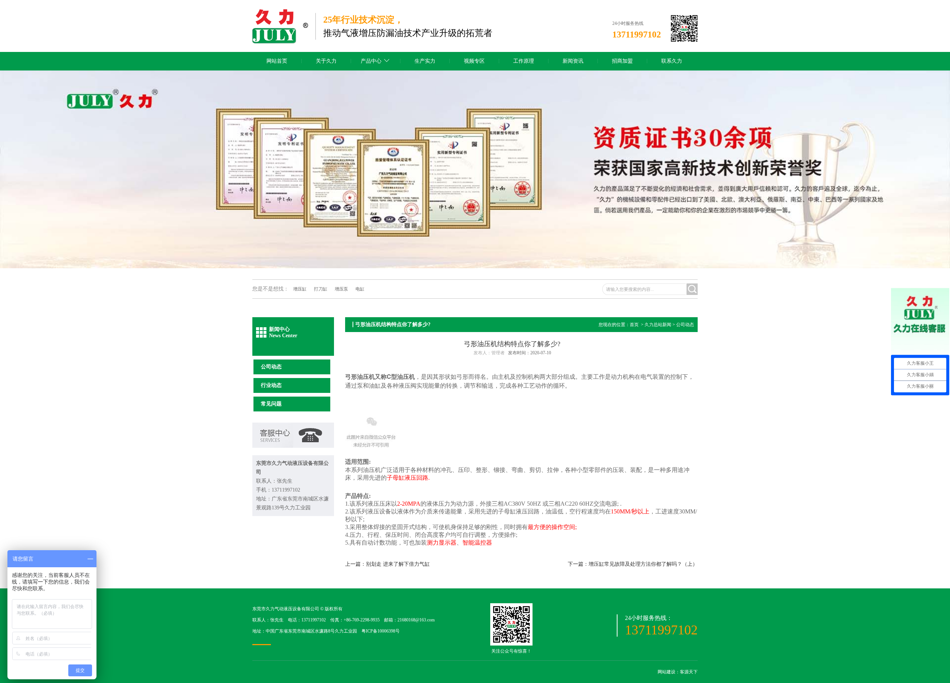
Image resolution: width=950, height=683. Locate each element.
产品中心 (371, 61)
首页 (634, 324)
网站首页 (276, 61)
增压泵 (341, 289)
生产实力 (425, 61)
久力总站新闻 (658, 324)
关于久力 (326, 61)
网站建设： (669, 671)
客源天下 (689, 671)
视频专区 (474, 61)
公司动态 (271, 367)
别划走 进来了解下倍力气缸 (398, 564)
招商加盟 (622, 61)
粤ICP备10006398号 (380, 631)
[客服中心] (293, 446)
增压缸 (300, 289)
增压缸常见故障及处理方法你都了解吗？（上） (643, 564)
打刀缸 (320, 289)
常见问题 (271, 404)
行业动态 (271, 385)
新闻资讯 (573, 61)
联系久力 (671, 61)
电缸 (360, 289)
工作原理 (523, 61)
